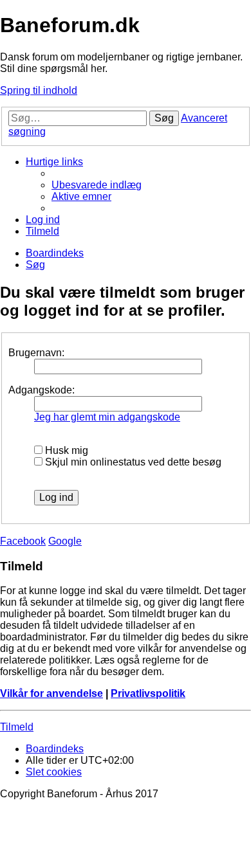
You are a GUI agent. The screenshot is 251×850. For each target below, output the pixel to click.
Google (65, 541)
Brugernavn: (36, 352)
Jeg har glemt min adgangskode (107, 416)
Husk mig (65, 450)
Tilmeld (16, 726)
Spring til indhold (38, 90)
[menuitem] (96, 184)
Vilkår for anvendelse (51, 693)
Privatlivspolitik (148, 693)
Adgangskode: (41, 389)
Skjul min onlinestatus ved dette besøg (131, 462)
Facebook (23, 541)
